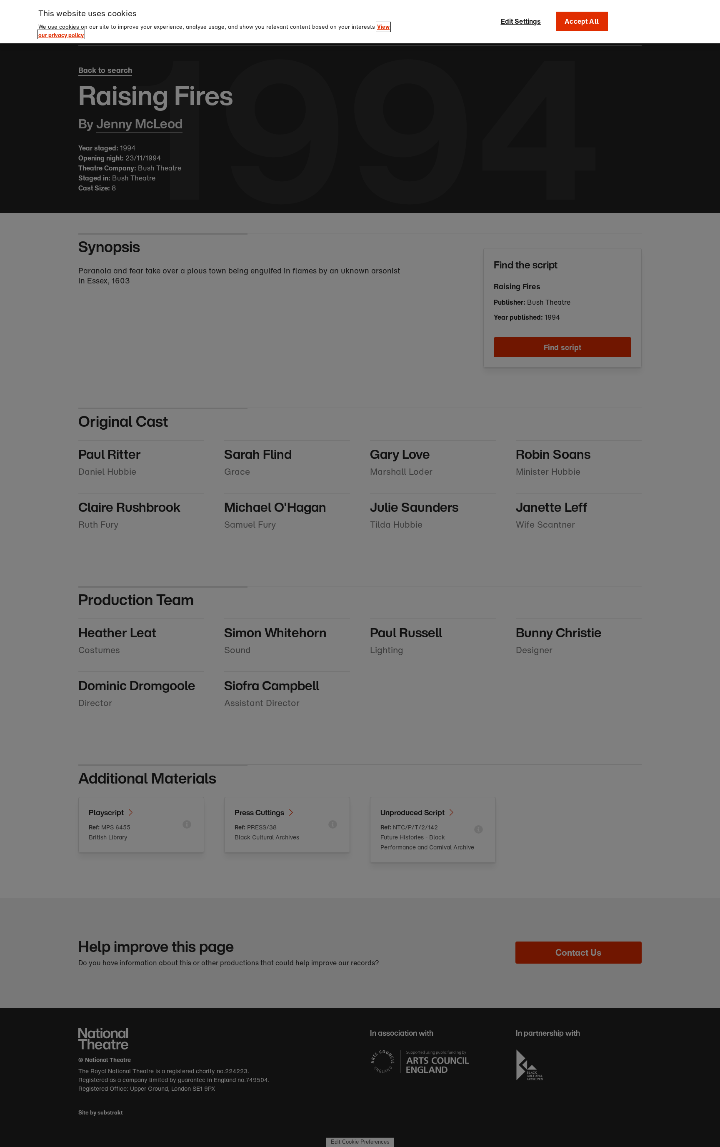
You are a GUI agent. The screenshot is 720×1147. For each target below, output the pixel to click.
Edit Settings (521, 21)
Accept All (582, 21)
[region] (360, 21)
